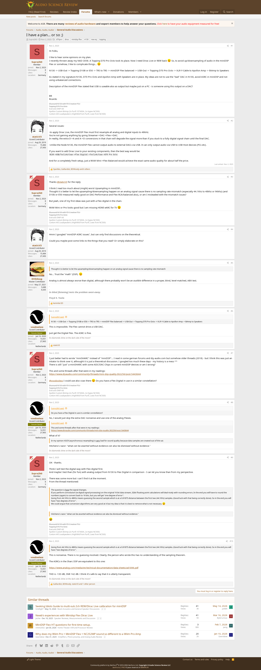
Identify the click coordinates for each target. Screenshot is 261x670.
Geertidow (39, 637)
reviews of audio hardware (80, 23)
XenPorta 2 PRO (119, 667)
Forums (85, 11)
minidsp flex (77, 39)
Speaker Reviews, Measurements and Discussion (74, 618)
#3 (232, 177)
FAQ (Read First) (37, 11)
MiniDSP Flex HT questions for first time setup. (63, 624)
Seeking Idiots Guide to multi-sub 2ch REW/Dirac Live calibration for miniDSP (80, 606)
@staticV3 (62, 181)
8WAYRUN (144, 667)
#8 (232, 402)
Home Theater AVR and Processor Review (75, 627)
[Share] (228, 46)
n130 (86, 39)
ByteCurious (222, 618)
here (165, 23)
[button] (109, 11)
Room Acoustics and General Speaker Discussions (79, 609)
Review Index (70, 11)
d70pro (59, 39)
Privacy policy (217, 659)
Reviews (54, 11)
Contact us (187, 659)
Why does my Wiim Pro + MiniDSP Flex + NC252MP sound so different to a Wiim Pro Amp (88, 634)
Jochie (37, 618)
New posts (31, 16)
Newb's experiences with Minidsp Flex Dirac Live (64, 615)
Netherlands (40, 346)
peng (225, 627)
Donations (118, 11)
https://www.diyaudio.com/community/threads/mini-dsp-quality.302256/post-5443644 (95, 373)
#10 (231, 541)
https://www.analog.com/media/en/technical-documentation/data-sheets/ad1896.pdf (93, 567)
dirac (67, 39)
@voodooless (56, 380)
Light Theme (35, 659)
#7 (232, 353)
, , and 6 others (71, 169)
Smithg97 (39, 609)
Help (228, 659)
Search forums (44, 16)
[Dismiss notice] (231, 23)
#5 (232, 263)
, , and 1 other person (74, 584)
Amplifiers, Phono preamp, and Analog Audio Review (80, 637)
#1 (232, 45)
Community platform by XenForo (114, 665)
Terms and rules (202, 659)
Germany (42, 75)
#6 (232, 311)
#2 (232, 120)
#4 (232, 229)
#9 (232, 457)
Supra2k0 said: (57, 317)
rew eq (94, 39)
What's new (100, 11)
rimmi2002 (40, 627)
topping (102, 39)
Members (133, 11)
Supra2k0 (33, 39)
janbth (224, 608)
